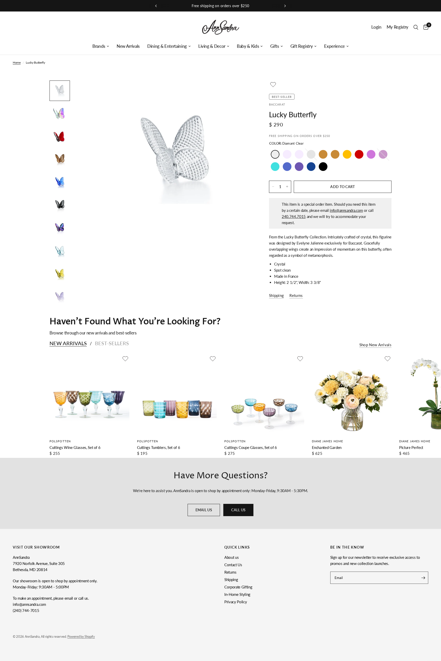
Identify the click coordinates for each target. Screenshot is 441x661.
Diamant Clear (275, 154)
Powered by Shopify (81, 636)
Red (359, 154)
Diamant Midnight (311, 166)
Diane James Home (327, 441)
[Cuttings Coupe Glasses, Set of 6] (264, 395)
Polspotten (60, 441)
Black (323, 166)
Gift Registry (301, 46)
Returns (230, 572)
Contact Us (233, 564)
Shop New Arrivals (375, 345)
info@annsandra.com (346, 210)
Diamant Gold (323, 154)
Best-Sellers (112, 343)
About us (231, 557)
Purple (383, 154)
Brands (98, 46)
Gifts (274, 46)
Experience (334, 46)
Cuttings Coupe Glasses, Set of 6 (250, 447)
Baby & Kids (248, 46)
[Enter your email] (423, 578)
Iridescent (299, 154)
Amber (347, 154)
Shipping (231, 579)
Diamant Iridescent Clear (287, 154)
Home (17, 62)
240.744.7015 (294, 216)
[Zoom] (243, 91)
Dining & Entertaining (167, 46)
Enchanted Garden (327, 447)
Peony (371, 154)
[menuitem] (101, 46)
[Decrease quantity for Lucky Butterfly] (273, 186)
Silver (311, 154)
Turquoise (275, 166)
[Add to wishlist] (273, 84)
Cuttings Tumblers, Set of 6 (158, 447)
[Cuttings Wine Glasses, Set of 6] (89, 395)
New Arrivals (128, 46)
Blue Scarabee (299, 166)
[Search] (416, 27)
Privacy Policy (235, 601)
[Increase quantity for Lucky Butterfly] (287, 186)
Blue (287, 166)
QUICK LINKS (237, 547)
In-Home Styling (237, 594)
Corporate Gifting (238, 587)
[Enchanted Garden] (352, 395)
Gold (335, 154)
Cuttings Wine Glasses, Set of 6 (75, 447)
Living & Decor (211, 46)
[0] (424, 27)
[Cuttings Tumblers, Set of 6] (177, 395)
